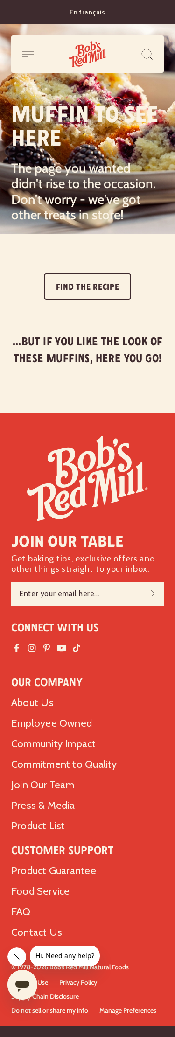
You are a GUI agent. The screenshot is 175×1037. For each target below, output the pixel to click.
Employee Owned (51, 723)
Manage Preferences (127, 1010)
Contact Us (36, 932)
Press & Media (43, 805)
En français (87, 12)
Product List (38, 826)
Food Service (40, 891)
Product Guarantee (53, 870)
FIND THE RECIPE (87, 287)
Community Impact (53, 743)
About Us (32, 702)
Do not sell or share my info (49, 1010)
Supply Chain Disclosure (45, 996)
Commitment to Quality (64, 764)
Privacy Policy (78, 982)
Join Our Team (42, 784)
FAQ (21, 911)
